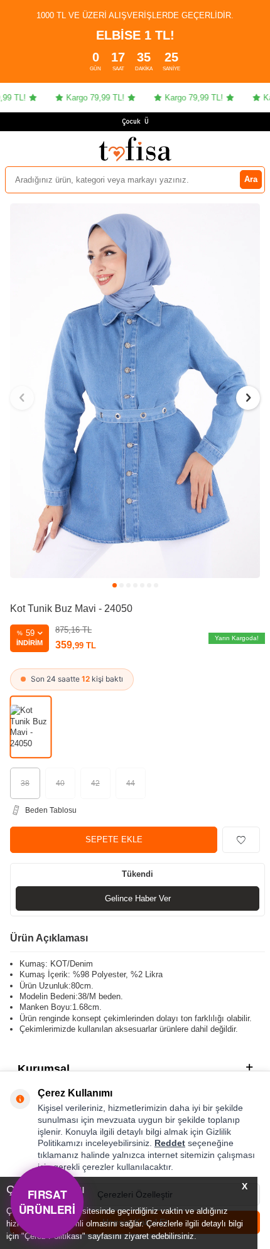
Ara (250, 179)
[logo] (135, 148)
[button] (114, 585)
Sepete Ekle (114, 839)
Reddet (169, 1143)
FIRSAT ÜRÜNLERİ (47, 1201)
